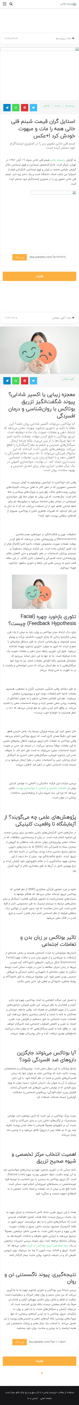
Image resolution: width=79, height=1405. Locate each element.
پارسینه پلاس (58, 160)
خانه (69, 38)
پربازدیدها (60, 38)
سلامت (57, 105)
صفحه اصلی (46, 1398)
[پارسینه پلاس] (68, 4)
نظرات (40, 276)
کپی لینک (19, 257)
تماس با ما (32, 1398)
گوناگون (46, 105)
